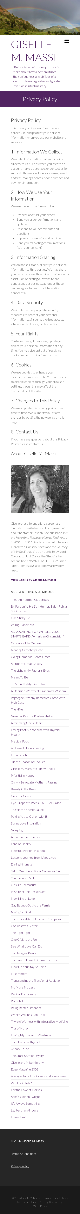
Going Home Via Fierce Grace (30, 657)
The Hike (17, 709)
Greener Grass (21, 796)
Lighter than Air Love (24, 1110)
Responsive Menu (66, 41)
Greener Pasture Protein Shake (32, 716)
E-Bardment (19, 973)
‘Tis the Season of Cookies (28, 762)
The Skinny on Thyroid (25, 1042)
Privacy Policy (20, 1166)
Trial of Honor (20, 1028)
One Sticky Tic (20, 618)
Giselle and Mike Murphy (27, 1062)
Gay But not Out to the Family (30, 905)
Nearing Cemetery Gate (27, 650)
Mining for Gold (21, 912)
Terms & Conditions (24, 1153)
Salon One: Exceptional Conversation (35, 871)
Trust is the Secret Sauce (27, 809)
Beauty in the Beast (24, 789)
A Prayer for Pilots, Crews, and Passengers (39, 1076)
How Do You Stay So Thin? (28, 967)
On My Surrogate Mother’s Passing (34, 782)
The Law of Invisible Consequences (34, 960)
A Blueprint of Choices (25, 837)
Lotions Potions (21, 755)
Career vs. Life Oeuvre (26, 643)
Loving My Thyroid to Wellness (31, 1035)
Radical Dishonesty (23, 994)
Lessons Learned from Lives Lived (33, 857)
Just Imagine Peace (24, 953)
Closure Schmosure (24, 885)
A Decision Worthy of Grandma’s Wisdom (38, 691)
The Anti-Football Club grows (30, 599)
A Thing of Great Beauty (26, 663)
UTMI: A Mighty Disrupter (28, 684)
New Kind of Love (23, 898)
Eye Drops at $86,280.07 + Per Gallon (36, 803)
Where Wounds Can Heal (28, 1014)
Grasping (17, 830)
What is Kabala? (21, 1083)
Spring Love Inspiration (26, 823)
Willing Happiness (22, 625)
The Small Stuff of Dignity (27, 1055)
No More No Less (23, 987)
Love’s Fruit (19, 1117)
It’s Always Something (25, 1103)
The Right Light (20, 932)
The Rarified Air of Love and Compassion (37, 919)
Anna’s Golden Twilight (25, 1096)
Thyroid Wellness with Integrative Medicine (39, 1021)
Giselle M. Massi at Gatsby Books (33, 768)
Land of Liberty (21, 844)
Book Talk (17, 1001)
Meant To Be (19, 677)
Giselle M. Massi (34, 50)
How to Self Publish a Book (28, 850)
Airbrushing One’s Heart (27, 723)
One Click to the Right (25, 939)
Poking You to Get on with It (29, 816)
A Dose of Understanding (27, 748)
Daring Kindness (21, 864)
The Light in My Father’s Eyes (30, 670)
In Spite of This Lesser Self (28, 891)
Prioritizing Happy (22, 775)
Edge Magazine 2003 (24, 1069)
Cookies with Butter (24, 926)
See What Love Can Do (26, 946)
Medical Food (20, 741)
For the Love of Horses (26, 1090)
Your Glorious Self (22, 878)
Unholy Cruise (20, 1049)
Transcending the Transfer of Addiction (36, 980)
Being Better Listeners (26, 1008)
